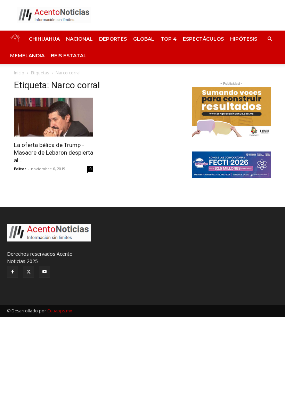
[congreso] (231, 112)
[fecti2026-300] (231, 164)
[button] (269, 39)
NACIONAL (79, 39)
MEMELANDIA (27, 55)
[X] (28, 272)
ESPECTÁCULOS (203, 39)
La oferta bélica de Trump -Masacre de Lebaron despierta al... (53, 152)
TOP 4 (169, 39)
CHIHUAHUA (44, 39)
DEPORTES (113, 39)
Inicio (19, 73)
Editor (20, 168)
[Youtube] (44, 272)
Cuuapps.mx (59, 311)
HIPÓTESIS (243, 39)
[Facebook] (12, 272)
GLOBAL (143, 39)
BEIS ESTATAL (69, 55)
